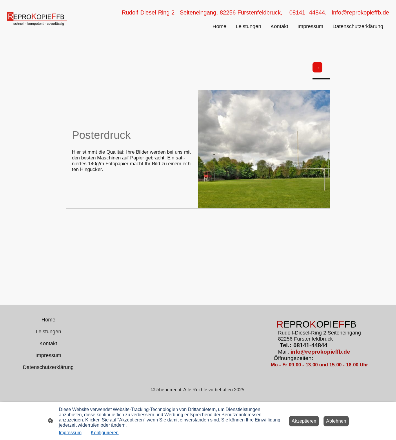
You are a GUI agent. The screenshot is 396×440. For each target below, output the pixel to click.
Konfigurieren (105, 432)
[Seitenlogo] (37, 19)
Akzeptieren (304, 421)
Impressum (70, 432)
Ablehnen (336, 421)
